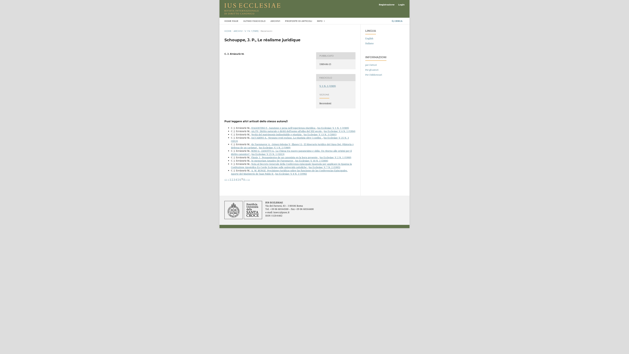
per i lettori (371, 64)
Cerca (398, 21)
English (369, 38)
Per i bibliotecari (373, 74)
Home (227, 31)
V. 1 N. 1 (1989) (251, 31)
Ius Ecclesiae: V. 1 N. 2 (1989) (274, 147)
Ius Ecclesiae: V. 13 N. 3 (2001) (320, 134)
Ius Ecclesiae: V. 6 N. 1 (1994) (339, 131)
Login (401, 4)
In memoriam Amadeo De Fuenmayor (272, 160)
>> (248, 179)
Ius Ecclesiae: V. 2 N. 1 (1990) (335, 157)
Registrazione (386, 4)
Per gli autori (371, 69)
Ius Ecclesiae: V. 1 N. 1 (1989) (333, 127)
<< (225, 179)
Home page (231, 21)
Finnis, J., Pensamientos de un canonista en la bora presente (284, 157)
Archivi (275, 21)
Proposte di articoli (298, 21)
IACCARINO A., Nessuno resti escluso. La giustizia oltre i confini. (286, 137)
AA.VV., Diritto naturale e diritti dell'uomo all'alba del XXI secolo (286, 131)
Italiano (369, 43)
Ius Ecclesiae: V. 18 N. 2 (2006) (311, 160)
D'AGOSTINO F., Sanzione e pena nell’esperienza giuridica (283, 127)
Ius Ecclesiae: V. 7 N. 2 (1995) (324, 167)
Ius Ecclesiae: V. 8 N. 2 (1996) (291, 173)
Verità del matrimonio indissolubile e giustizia (276, 134)
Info (320, 21)
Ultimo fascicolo (254, 21)
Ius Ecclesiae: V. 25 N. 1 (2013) (267, 154)
